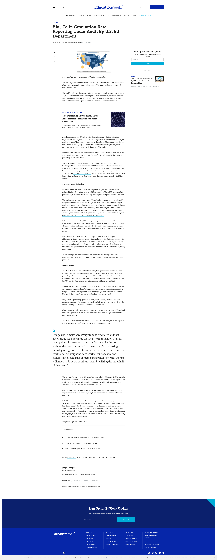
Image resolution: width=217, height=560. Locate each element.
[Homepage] (108, 7)
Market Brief (144, 15)
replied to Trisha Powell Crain (98, 321)
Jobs (134, 15)
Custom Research (150, 547)
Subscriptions (129, 535)
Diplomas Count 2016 (79, 421)
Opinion (127, 15)
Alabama (86, 480)
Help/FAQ (108, 538)
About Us (89, 532)
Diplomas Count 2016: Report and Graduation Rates (84, 438)
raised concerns (104, 221)
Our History (89, 538)
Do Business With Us (151, 532)
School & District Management (72, 112)
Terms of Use (104, 553)
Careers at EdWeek (91, 547)
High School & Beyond (96, 77)
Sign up (126, 519)
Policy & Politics (84, 15)
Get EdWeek (129, 532)
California (95, 480)
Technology (117, 15)
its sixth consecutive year (89, 406)
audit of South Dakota (81, 173)
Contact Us (109, 532)
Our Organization (91, 535)
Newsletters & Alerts (131, 538)
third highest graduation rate (100, 271)
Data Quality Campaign (88, 236)
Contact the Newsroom (112, 544)
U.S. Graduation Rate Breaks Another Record (81, 443)
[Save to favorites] (55, 56)
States (55, 22)
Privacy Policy (115, 553)
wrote (84, 291)
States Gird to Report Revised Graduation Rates (82, 449)
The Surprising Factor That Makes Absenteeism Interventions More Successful (80, 118)
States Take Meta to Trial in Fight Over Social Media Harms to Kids (141, 81)
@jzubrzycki (71, 457)
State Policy (76, 480)
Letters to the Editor (111, 535)
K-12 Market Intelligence (151, 544)
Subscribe (157, 7)
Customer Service (111, 541)
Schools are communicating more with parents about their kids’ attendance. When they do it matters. (81, 126)
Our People (89, 541)
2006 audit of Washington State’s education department (91, 164)
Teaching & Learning (101, 15)
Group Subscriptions (131, 541)
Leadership (70, 15)
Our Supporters (90, 544)
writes (111, 310)
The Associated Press (136, 86)
